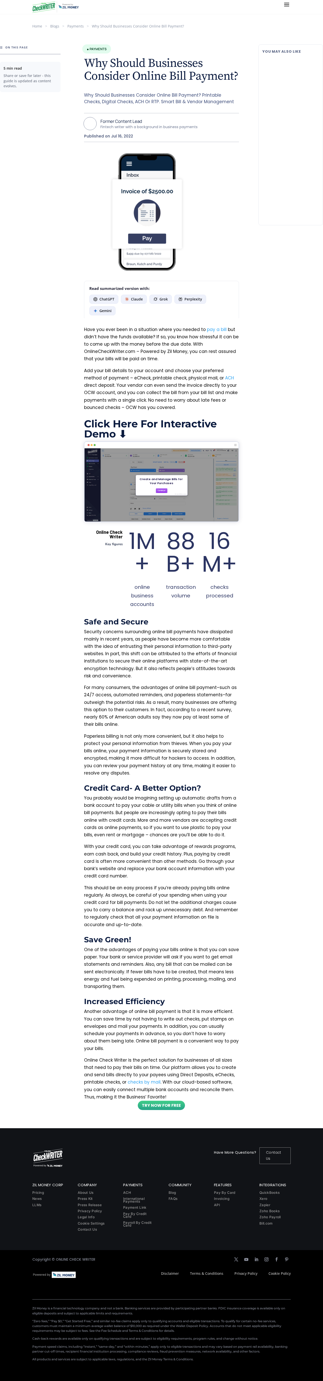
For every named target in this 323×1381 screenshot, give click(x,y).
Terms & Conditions (206, 1273)
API (217, 1205)
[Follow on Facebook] (277, 1259)
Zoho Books (269, 1211)
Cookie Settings (91, 1223)
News (37, 1199)
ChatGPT (106, 299)
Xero (263, 1199)
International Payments (134, 1200)
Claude (137, 299)
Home (37, 26)
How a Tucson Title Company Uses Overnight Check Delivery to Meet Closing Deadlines (290, 185)
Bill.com (266, 1223)
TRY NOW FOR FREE (161, 1105)
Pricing (38, 1193)
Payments (75, 26)
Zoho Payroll (270, 1217)
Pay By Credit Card (135, 1215)
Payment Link (135, 1207)
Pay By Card (224, 1193)
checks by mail (144, 1082)
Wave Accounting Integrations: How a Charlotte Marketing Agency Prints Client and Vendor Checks (289, 127)
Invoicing (221, 1199)
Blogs (54, 26)
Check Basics (296, 85)
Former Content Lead (121, 121)
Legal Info (86, 1217)
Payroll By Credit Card (137, 1224)
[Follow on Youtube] (246, 1259)
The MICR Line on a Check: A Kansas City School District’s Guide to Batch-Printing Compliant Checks (290, 70)
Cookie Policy (279, 1273)
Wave (290, 145)
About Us (85, 1193)
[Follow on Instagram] (266, 1259)
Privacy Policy (90, 1211)
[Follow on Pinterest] (287, 1259)
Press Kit (85, 1199)
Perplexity (193, 299)
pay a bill (217, 329)
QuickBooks (269, 1193)
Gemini (105, 310)
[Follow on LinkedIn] (256, 1259)
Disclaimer (170, 1273)
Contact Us (273, 1155)
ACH (229, 378)
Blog (172, 1193)
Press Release (90, 1205)
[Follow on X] (236, 1259)
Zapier (264, 1205)
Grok (163, 299)
